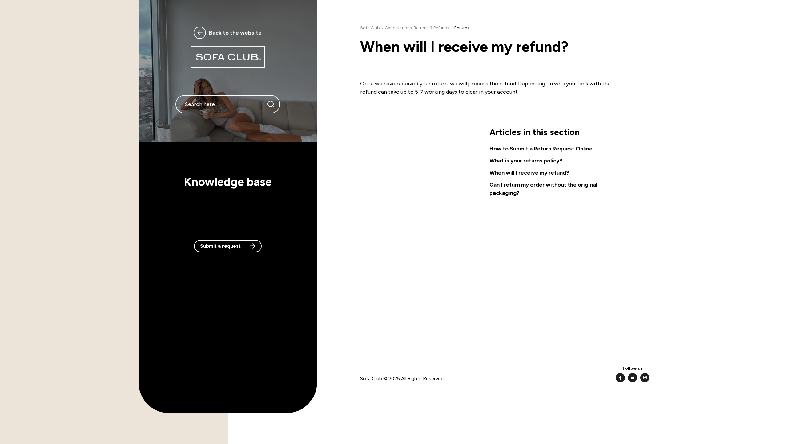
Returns (461, 28)
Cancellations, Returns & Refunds (417, 28)
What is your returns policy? (525, 160)
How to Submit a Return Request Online (541, 148)
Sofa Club (370, 28)
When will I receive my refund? (529, 172)
